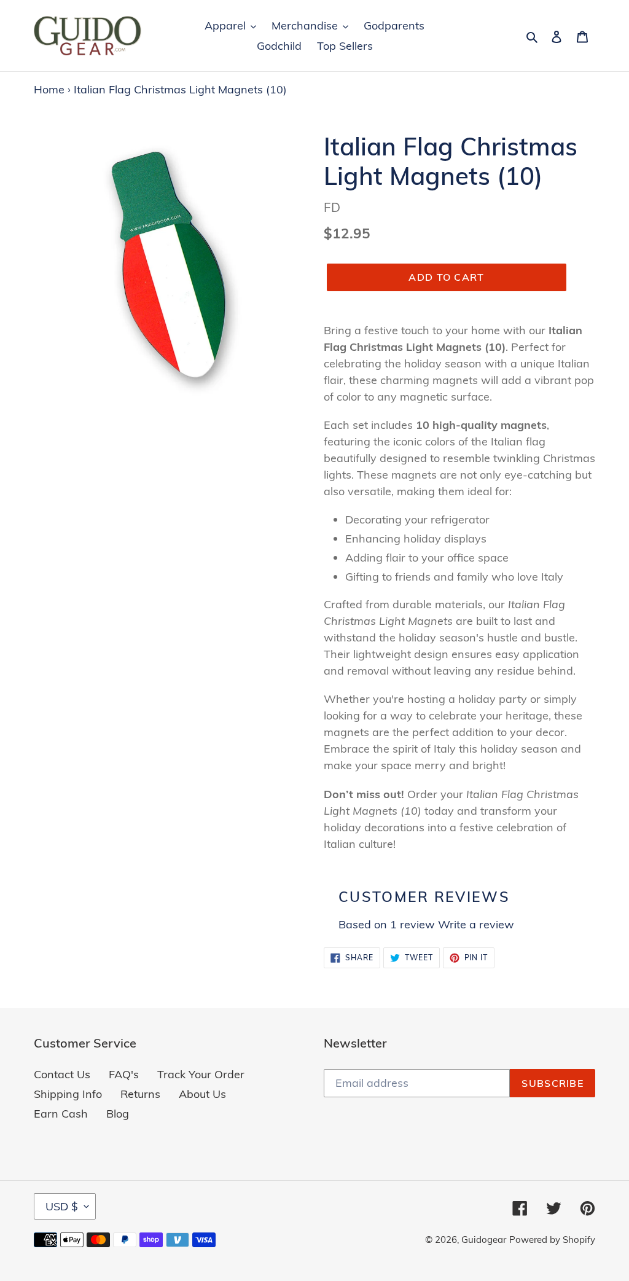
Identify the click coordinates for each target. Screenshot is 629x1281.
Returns (140, 1094)
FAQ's (124, 1074)
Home (49, 89)
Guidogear (483, 1239)
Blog (117, 1114)
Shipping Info (68, 1094)
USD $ (61, 1206)
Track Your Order (200, 1074)
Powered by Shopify (552, 1239)
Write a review (476, 924)
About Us (202, 1094)
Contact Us (62, 1074)
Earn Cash (61, 1114)
